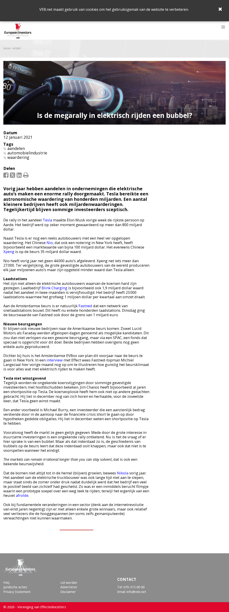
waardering (18, 157)
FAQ (6, 582)
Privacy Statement (17, 592)
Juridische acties (15, 587)
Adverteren (68, 587)
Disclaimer (68, 592)
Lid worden (68, 582)
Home (6, 48)
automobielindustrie (27, 153)
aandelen (16, 148)
